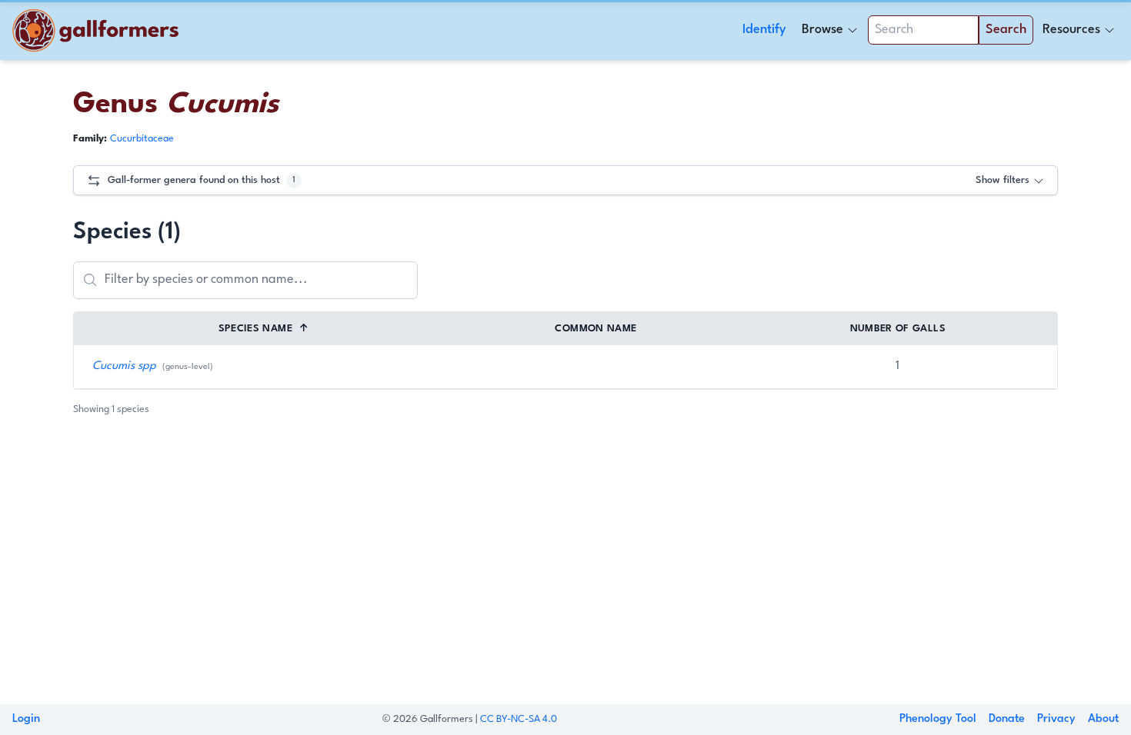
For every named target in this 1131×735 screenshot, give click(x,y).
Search (1006, 29)
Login (26, 719)
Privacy (1056, 719)
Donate (1007, 719)
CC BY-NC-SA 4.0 (518, 719)
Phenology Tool (937, 719)
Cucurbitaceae (142, 139)
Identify (764, 29)
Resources (1071, 29)
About (1103, 719)
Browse (822, 29)
